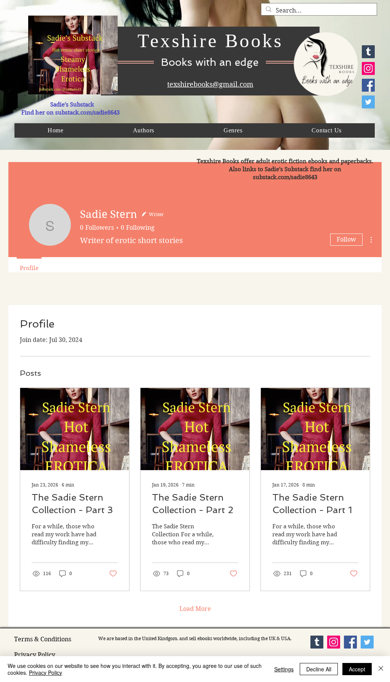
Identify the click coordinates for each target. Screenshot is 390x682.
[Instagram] (368, 68)
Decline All (318, 669)
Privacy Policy (45, 672)
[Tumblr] (368, 51)
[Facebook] (368, 85)
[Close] (380, 669)
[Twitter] (368, 101)
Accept (357, 669)
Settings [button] (284, 669)
